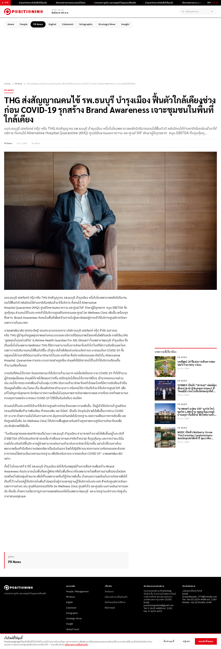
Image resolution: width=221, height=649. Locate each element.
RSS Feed (110, 608)
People (23, 24)
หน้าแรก (7, 83)
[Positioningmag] (23, 11)
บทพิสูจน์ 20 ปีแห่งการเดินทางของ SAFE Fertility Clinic (196, 363)
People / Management (77, 591)
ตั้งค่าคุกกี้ (168, 641)
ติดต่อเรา (109, 591)
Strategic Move (106, 24)
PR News (38, 24)
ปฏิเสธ (186, 641)
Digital (52, 24)
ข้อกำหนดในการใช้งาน (115, 602)
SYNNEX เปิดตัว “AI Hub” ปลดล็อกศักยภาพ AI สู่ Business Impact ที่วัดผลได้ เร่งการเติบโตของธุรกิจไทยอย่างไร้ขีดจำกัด (197, 388)
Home (11, 24)
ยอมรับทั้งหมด (206, 641)
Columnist (67, 24)
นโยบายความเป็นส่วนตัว (116, 597)
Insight (125, 24)
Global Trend (72, 629)
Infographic (86, 24)
